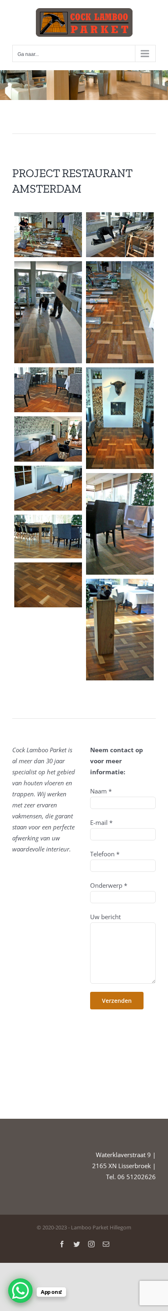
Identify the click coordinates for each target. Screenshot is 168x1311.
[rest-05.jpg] (48, 390)
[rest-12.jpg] (120, 629)
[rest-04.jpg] (120, 312)
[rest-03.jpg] (48, 312)
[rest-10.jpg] (48, 536)
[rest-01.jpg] (48, 235)
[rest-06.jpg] (120, 418)
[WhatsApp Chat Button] (20, 1290)
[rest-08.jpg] (48, 488)
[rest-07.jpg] (48, 439)
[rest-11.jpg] (48, 585)
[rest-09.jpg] (120, 524)
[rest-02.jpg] (120, 235)
